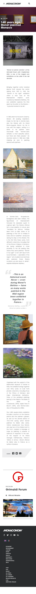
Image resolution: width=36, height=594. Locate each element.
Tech (7, 562)
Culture (5, 18)
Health (8, 555)
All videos (9, 574)
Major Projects (11, 578)
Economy (9, 546)
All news (8, 573)
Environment (10, 548)
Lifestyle (8, 553)
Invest (8, 571)
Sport (7, 551)
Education (9, 559)
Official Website (14, 495)
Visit (7, 567)
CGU (7, 580)
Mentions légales (11, 582)
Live (7, 569)
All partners (9, 576)
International (10, 560)
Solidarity (9, 557)
